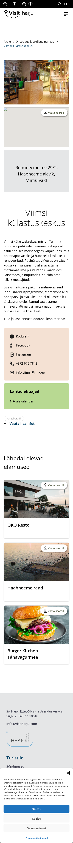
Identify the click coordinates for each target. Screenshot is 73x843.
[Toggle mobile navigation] (66, 14)
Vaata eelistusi (36, 828)
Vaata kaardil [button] (56, 112)
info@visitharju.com (21, 724)
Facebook (23, 345)
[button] (67, 772)
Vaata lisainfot (22, 423)
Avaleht (9, 42)
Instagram (23, 354)
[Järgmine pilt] (62, 82)
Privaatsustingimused (37, 837)
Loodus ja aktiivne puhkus (36, 42)
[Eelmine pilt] (10, 82)
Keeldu (36, 818)
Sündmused (15, 766)
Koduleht (22, 336)
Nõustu (36, 809)
